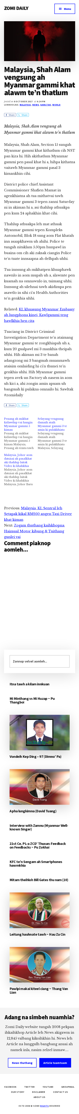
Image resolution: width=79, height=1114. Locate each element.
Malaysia (25, 104)
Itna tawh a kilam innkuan (29, 684)
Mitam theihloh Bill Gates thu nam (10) (39, 879)
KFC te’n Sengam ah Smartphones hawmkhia (36, 863)
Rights (44, 1105)
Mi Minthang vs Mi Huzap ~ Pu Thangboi (32, 700)
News (35, 104)
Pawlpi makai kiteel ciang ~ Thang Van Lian (39, 990)
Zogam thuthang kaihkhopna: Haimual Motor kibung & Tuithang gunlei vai (34, 531)
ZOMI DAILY (16, 8)
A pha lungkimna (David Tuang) (33, 811)
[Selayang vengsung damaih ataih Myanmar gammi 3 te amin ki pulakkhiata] (54, 433)
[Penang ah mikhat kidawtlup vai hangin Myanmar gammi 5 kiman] (21, 433)
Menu (67, 9)
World (56, 104)
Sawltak (45, 104)
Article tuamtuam (55, 1063)
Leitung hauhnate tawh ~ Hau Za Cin (37, 934)
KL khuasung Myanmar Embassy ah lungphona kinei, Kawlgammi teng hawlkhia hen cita (39, 315)
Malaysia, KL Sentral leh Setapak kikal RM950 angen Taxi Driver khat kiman (38, 514)
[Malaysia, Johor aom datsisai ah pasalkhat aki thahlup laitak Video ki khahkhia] (21, 469)
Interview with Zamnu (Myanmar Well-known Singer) (39, 827)
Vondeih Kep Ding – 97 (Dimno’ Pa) (36, 756)
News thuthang (22, 1063)
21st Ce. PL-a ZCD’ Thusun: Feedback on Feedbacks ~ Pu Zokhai (38, 845)
